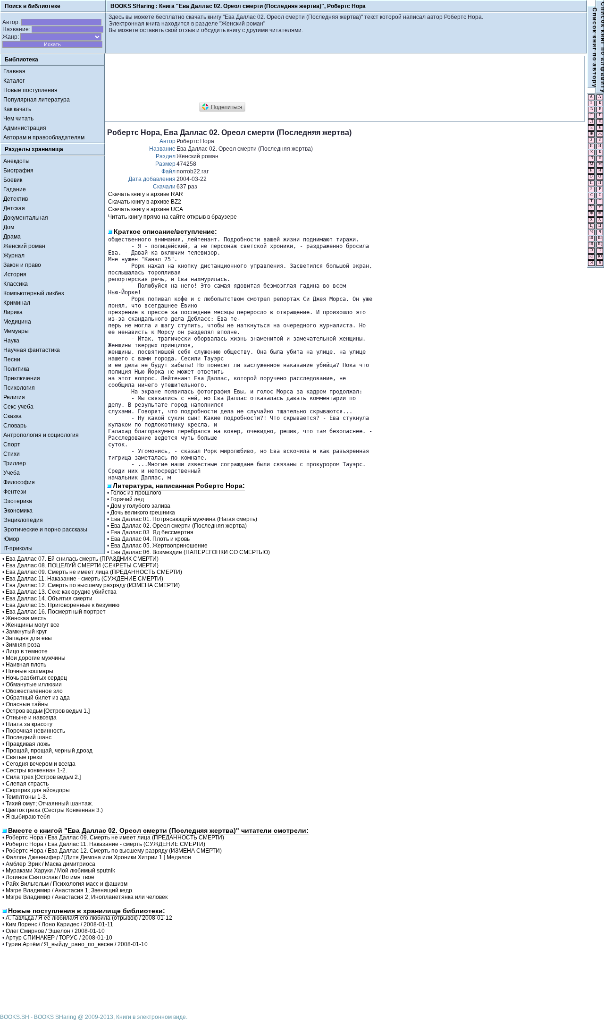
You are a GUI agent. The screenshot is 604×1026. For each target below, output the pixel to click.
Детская (14, 208)
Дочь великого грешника (142, 512)
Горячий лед (127, 499)
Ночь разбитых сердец (36, 678)
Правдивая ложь (28, 744)
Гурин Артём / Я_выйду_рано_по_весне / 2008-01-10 (77, 944)
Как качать (17, 109)
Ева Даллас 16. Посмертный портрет (56, 611)
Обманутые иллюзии (34, 684)
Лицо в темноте (27, 651)
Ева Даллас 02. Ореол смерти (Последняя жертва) (178, 525)
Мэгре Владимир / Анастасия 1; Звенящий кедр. (70, 890)
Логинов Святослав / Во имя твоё (50, 877)
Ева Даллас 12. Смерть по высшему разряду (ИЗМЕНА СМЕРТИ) (93, 585)
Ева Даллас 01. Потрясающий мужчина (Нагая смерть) (183, 519)
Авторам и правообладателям (43, 137)
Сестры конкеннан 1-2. (36, 770)
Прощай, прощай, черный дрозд (49, 750)
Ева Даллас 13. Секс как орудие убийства (61, 592)
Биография (18, 170)
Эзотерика (17, 501)
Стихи (11, 454)
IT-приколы (18, 548)
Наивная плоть (26, 664)
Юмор (11, 539)
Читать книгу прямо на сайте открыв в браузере (172, 217)
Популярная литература (36, 99)
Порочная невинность (35, 730)
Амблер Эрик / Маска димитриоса (50, 864)
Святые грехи (24, 757)
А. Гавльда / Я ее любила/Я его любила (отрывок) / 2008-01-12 (89, 918)
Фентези (14, 491)
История (14, 274)
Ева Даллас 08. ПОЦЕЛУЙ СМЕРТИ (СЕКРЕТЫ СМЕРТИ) (82, 565)
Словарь (14, 425)
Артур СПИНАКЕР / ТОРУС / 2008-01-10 (59, 937)
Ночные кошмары (29, 671)
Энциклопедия (23, 520)
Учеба (11, 473)
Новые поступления (30, 90)
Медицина (17, 321)
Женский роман (24, 246)
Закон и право (22, 265)
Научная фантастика (31, 350)
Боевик (12, 180)
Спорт (11, 444)
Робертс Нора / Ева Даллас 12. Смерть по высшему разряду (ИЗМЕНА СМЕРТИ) (114, 850)
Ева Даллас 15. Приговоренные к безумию (62, 605)
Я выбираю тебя (28, 816)
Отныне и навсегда (31, 717)
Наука (11, 340)
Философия (19, 482)
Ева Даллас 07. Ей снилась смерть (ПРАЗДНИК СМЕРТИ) (82, 559)
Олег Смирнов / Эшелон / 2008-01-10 (55, 931)
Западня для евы (29, 638)
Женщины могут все (32, 625)
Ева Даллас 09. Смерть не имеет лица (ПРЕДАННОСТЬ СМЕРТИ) (94, 572)
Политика (16, 369)
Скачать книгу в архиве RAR (145, 194)
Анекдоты (16, 161)
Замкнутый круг (26, 631)
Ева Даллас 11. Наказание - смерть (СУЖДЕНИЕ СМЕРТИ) (84, 578)
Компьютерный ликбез (33, 293)
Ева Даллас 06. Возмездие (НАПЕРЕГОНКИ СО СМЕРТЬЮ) (190, 552)
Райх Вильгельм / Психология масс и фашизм (66, 884)
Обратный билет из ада (38, 697)
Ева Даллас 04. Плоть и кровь (150, 539)
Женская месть (26, 618)
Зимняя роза (23, 644)
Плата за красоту (29, 724)
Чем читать (18, 118)
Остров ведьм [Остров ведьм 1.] (48, 711)
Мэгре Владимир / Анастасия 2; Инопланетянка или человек (87, 897)
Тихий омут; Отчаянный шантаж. (49, 803)
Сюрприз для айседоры (38, 790)
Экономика (18, 510)
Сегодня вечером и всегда (41, 764)
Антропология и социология (41, 435)
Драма (12, 236)
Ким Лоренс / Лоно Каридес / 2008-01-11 (59, 924)
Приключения (21, 378)
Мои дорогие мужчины (36, 658)
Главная (14, 71)
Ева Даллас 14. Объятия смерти (49, 598)
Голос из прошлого (135, 492)
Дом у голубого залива (140, 506)
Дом (8, 227)
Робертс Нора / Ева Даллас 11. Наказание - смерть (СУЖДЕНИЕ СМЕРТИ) (105, 844)
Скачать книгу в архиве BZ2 (144, 201)
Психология (19, 388)
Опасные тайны (27, 704)
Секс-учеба (18, 406)
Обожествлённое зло (34, 691)
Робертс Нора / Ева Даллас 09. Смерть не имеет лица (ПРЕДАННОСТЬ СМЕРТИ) (115, 837)
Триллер (14, 463)
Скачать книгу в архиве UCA (145, 209)
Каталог (14, 80)
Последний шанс (28, 737)
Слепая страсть (27, 783)
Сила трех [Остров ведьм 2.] (43, 777)
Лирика (13, 312)
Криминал (16, 302)
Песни (11, 359)
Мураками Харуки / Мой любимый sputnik (60, 870)
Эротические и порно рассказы (45, 529)
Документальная (25, 217)
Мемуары (16, 331)
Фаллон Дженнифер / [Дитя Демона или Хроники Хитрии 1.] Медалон (98, 857)
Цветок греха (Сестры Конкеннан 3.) (54, 810)
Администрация (24, 128)
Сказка (12, 416)
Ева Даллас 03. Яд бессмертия (151, 532)
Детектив (15, 199)
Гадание (14, 189)
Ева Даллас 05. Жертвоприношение (159, 545)
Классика (15, 284)
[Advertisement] (279, 79)
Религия (14, 397)
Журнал (14, 255)
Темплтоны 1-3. (26, 797)
